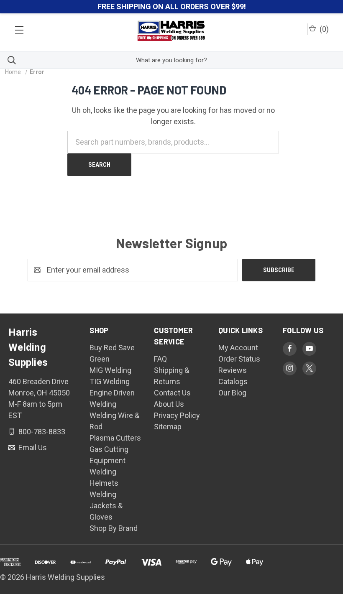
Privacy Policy (177, 415)
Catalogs (233, 381)
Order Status (239, 358)
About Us (169, 404)
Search (99, 164)
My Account (238, 347)
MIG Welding (110, 370)
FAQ (160, 358)
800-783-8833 (41, 431)
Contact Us (172, 392)
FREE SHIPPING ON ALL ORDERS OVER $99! (171, 6)
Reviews (232, 370)
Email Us (32, 447)
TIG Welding (110, 381)
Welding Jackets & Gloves (106, 505)
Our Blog (232, 392)
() (323, 29)
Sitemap (168, 426)
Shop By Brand (114, 528)
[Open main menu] (19, 27)
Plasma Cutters (115, 437)
